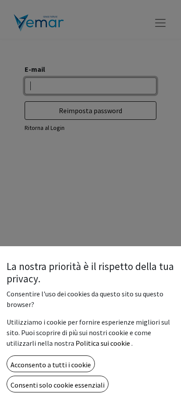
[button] (51, 363)
